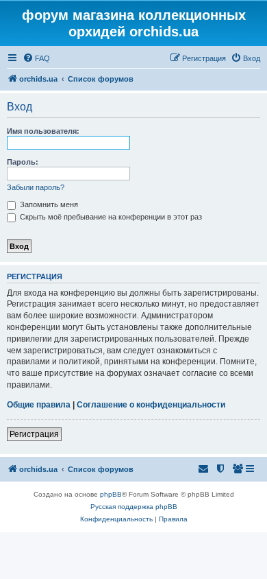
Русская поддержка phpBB (133, 506)
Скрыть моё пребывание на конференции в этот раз (110, 217)
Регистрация (34, 434)
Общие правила (39, 405)
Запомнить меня (48, 204)
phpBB (111, 494)
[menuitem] (36, 58)
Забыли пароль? (35, 187)
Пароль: (22, 162)
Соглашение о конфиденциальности (151, 405)
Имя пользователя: (43, 131)
